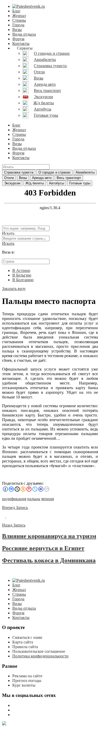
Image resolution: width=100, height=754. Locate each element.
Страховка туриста (18, 172)
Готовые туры (79, 183)
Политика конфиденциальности (40, 656)
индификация (14, 499)
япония (47, 499)
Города (18, 25)
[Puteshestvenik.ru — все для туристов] (28, 6)
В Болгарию (23, 280)
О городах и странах (54, 172)
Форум (18, 39)
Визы (17, 29)
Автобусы (56, 183)
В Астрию (21, 270)
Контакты (20, 43)
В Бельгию (21, 275)
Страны (19, 20)
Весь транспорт (69, 178)
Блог (16, 11)
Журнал (19, 15)
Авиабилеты (85, 172)
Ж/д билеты (34, 183)
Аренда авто (42, 178)
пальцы (33, 499)
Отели (9, 178)
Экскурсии (12, 183)
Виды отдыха (24, 34)
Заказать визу (14, 288)
